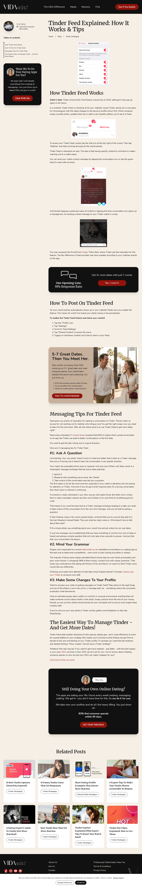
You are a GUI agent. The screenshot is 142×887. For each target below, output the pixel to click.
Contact (51, 870)
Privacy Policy (100, 870)
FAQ (97, 6)
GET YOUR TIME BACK (93, 724)
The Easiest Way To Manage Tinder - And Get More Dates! (21, 55)
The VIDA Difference (54, 6)
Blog (59, 36)
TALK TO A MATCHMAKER (67, 396)
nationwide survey (90, 549)
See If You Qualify (126, 7)
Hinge (85, 252)
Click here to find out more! (62, 660)
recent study (78, 435)
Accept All (81, 883)
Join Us (51, 866)
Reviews (86, 6)
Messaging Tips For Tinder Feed (16, 51)
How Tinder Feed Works (13, 45)
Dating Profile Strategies (87, 794)
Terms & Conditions (102, 866)
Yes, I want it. (112, 283)
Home (50, 36)
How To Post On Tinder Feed (15, 48)
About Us (52, 862)
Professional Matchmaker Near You (109, 862)
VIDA (63, 652)
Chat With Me (22, 98)
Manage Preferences (65, 883)
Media (73, 6)
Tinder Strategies (72, 36)
